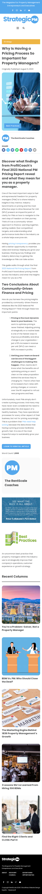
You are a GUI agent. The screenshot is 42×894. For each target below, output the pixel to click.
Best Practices (12, 125)
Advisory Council (12, 874)
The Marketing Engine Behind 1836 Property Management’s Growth (19, 733)
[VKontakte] (30, 150)
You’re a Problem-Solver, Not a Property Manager (20, 628)
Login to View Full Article (16, 446)
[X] (8, 150)
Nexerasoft (12, 890)
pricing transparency (18, 243)
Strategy (8, 41)
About (4, 873)
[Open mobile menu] (18, 28)
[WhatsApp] (17, 150)
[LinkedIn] (12, 150)
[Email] (34, 150)
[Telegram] (26, 150)
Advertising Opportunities (28, 874)
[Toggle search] (23, 28)
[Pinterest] (21, 150)
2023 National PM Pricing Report (16, 268)
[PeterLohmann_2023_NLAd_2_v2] (21, 510)
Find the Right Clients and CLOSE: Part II (17, 838)
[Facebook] (3, 150)
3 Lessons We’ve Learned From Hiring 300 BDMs (20, 786)
